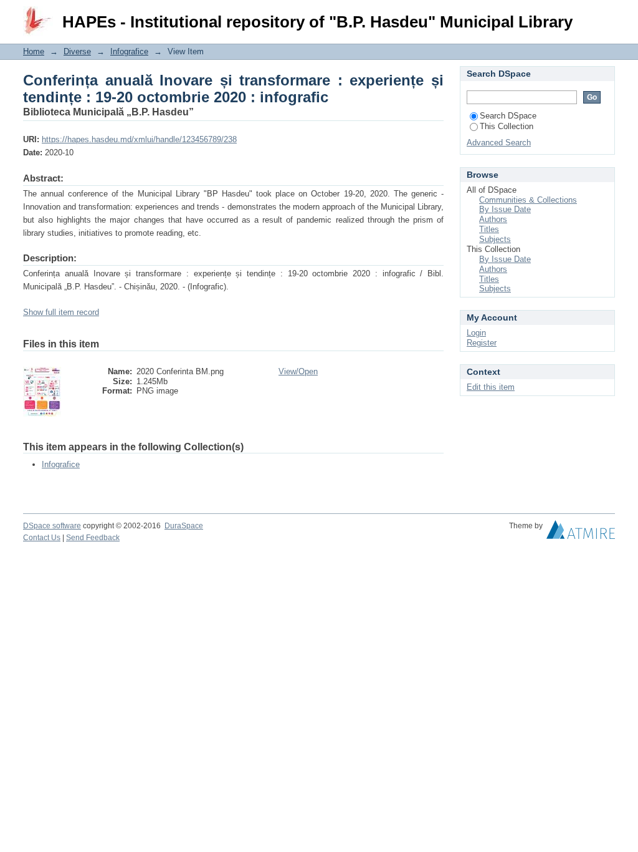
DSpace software (52, 525)
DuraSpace (183, 525)
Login (605, 15)
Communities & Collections (528, 200)
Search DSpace (508, 115)
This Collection (506, 126)
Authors (493, 219)
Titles (489, 229)
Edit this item (491, 387)
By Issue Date (505, 209)
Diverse (77, 51)
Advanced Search (499, 142)
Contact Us (41, 537)
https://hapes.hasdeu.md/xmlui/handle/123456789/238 (139, 139)
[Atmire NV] (580, 532)
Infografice (129, 51)
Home (33, 51)
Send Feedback (93, 537)
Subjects (495, 239)
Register (482, 342)
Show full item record (61, 312)
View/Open (298, 371)
